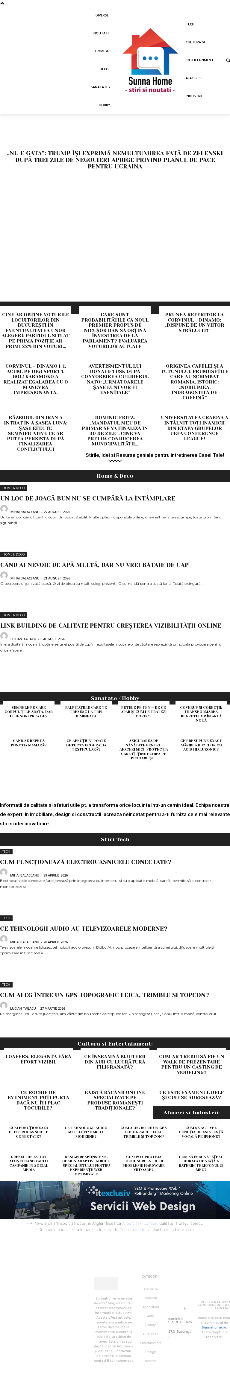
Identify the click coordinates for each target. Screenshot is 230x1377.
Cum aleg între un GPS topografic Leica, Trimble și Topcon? (104, 995)
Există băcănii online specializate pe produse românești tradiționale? (115, 1100)
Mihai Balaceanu (25, 511)
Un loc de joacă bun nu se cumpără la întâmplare (87, 498)
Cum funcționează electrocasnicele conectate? (85, 862)
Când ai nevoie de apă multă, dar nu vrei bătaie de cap (94, 565)
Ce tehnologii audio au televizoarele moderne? (83, 928)
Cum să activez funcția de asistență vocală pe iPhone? (201, 1132)
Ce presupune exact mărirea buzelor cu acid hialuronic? (201, 745)
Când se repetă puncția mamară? (29, 743)
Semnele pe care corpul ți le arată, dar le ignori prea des (28, 711)
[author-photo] (5, 511)
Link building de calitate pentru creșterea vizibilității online (110, 625)
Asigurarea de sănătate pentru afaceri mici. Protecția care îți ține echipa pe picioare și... (143, 749)
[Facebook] (185, 1308)
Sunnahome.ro (214, 1327)
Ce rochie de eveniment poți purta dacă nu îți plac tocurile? (38, 1100)
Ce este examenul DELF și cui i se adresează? (191, 1095)
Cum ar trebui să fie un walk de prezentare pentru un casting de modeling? (191, 1064)
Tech (6, 851)
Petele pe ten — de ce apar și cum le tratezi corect (144, 711)
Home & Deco (14, 488)
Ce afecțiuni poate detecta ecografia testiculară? (86, 745)
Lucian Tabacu (23, 639)
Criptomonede (132, 1229)
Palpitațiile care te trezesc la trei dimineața (86, 711)
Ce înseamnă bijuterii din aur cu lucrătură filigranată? (115, 1062)
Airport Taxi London (139, 1223)
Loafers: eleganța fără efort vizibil (38, 1059)
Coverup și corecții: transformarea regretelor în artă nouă (201, 713)
